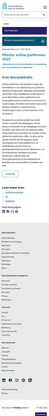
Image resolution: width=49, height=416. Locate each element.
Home (6, 24)
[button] (24, 41)
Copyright (6, 352)
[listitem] (3, 211)
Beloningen (6, 300)
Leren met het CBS (9, 331)
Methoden (6, 264)
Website (5, 348)
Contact (5, 312)
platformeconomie (14, 192)
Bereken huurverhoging (12, 242)
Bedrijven (6, 281)
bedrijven (10, 201)
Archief (5, 367)
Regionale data (8, 257)
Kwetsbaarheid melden (11, 363)
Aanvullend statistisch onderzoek (15, 253)
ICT (6, 197)
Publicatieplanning (9, 390)
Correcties (6, 335)
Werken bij (6, 328)
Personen (6, 292)
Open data (6, 246)
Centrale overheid (9, 285)
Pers (3, 316)
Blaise (4, 268)
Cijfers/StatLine (8, 238)
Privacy (4, 296)
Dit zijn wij (6, 320)
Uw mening (41, 414)
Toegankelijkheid (9, 359)
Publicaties (6, 261)
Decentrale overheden (11, 288)
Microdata (6, 249)
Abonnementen (8, 371)
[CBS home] (13, 5)
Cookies (5, 355)
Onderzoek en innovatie (12, 324)
